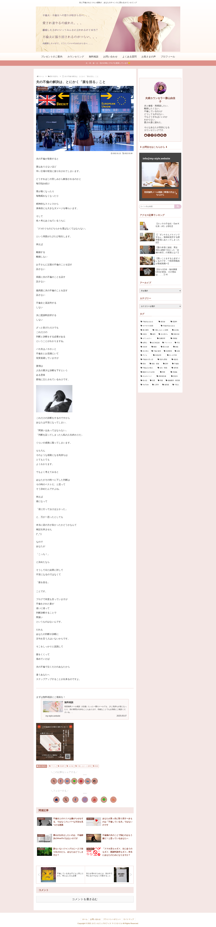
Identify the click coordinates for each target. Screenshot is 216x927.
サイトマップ (128, 919)
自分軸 (71, 766)
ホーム (85, 919)
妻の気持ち (42, 766)
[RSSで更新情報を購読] (113, 800)
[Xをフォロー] (66, 800)
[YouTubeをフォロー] (94, 800)
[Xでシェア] (54, 781)
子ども (53, 766)
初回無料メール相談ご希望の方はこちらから (160, 193)
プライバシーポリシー (112, 919)
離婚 (96, 766)
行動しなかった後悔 (84, 766)
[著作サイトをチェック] (56, 800)
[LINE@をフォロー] (104, 800)
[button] (95, 781)
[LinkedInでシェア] (88, 781)
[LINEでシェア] (74, 781)
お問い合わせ (95, 919)
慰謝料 (62, 766)
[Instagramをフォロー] (85, 800)
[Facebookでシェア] (61, 781)
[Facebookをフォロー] (75, 800)
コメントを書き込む (85, 899)
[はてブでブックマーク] (67, 781)
